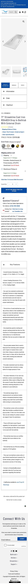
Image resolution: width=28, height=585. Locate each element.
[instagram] (13, 551)
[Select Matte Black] (12, 146)
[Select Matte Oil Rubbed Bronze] (22, 146)
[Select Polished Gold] (17, 146)
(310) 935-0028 (10, 1)
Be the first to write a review (14, 500)
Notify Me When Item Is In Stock (14, 190)
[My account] (20, 12)
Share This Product (8, 132)
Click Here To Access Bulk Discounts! (12, 179)
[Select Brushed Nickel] (8, 146)
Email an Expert (19, 132)
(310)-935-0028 (15, 206)
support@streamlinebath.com (10, 3)
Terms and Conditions (14, 574)
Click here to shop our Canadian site (17, 210)
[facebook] (11, 551)
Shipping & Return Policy (9, 129)
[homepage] (4, 11)
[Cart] (22, 12)
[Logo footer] (15, 581)
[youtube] (16, 551)
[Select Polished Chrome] (3, 146)
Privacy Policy (14, 571)
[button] (25, 41)
